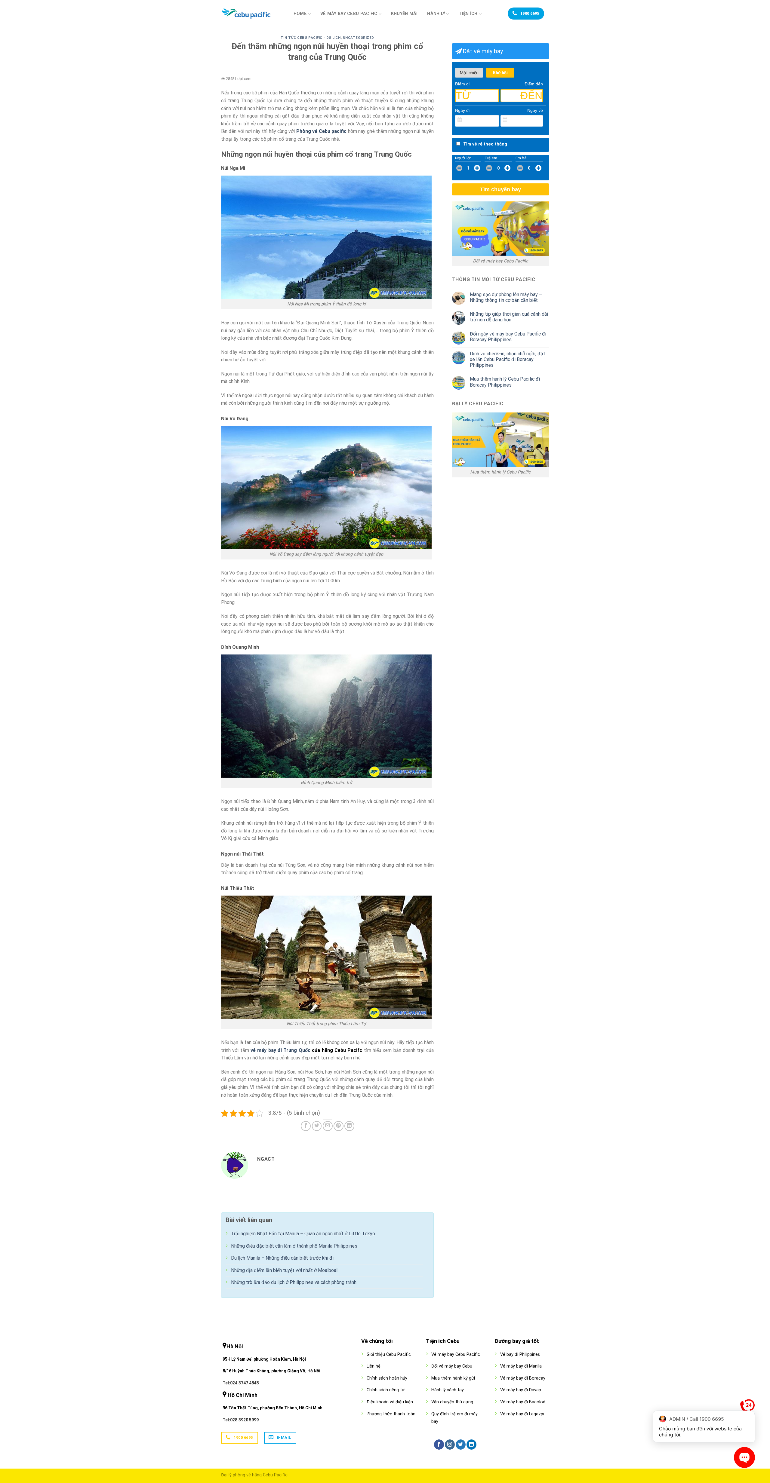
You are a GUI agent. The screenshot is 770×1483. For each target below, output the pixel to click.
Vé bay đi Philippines (520, 1354)
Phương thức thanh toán (391, 1414)
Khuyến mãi (404, 13)
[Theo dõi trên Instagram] (450, 1444)
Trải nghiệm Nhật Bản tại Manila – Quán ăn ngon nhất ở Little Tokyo (303, 1233)
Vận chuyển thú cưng (452, 1402)
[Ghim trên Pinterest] (338, 1126)
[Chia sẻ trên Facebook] (306, 1126)
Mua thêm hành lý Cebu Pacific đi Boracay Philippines (505, 382)
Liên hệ (373, 1366)
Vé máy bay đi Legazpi (522, 1414)
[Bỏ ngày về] (538, 120)
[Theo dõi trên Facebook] (439, 1444)
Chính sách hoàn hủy (387, 1378)
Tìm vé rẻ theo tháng (485, 144)
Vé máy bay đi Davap (520, 1390)
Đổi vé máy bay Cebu (451, 1366)
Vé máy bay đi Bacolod (522, 1402)
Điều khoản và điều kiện (390, 1402)
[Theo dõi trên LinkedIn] (471, 1444)
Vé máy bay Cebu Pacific (348, 13)
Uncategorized (358, 38)
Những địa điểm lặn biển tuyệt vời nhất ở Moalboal (284, 1270)
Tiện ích (468, 13)
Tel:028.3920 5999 (241, 1419)
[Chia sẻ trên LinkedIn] (349, 1126)
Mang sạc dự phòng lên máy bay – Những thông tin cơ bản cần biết (506, 297)
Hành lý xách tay (447, 1390)
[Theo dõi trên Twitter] (461, 1444)
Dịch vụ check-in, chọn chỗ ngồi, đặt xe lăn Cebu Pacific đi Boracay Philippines (507, 359)
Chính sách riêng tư (386, 1390)
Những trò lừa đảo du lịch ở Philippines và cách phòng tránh (293, 1282)
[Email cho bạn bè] (328, 1126)
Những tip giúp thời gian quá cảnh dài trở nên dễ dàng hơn (509, 317)
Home (300, 13)
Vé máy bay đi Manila (521, 1366)
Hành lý (436, 13)
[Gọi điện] (747, 1408)
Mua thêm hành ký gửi (453, 1378)
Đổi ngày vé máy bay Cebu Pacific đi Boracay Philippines (508, 336)
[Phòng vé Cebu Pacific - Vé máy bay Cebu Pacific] (251, 13)
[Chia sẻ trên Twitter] (317, 1126)
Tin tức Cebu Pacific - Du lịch (311, 38)
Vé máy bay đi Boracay (522, 1378)
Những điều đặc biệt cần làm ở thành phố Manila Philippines (294, 1246)
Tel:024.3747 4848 (241, 1382)
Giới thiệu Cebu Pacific (389, 1354)
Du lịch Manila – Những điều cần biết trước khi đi (282, 1258)
